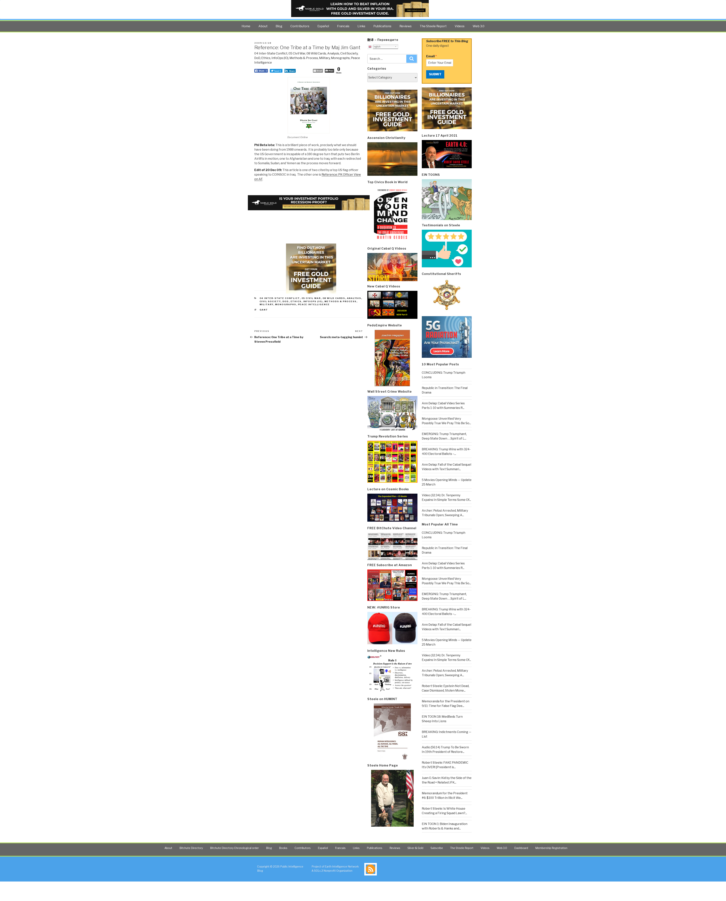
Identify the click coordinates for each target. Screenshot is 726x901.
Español (323, 26)
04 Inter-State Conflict (270, 53)
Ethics (265, 58)
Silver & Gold (415, 848)
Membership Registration (551, 848)
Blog (279, 26)
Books (283, 848)
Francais (343, 26)
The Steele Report (433, 26)
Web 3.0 (478, 26)
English (376, 46)
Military (324, 58)
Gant (264, 309)
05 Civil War (297, 53)
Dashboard (521, 848)
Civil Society (349, 53)
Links (361, 26)
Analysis (333, 53)
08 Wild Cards (316, 53)
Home (246, 26)
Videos (460, 26)
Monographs (340, 58)
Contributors (299, 26)
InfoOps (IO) (279, 58)
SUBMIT (435, 74)
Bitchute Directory (191, 848)
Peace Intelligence (314, 304)
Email (431, 56)
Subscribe (436, 848)
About (263, 26)
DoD (257, 58)
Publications (382, 26)
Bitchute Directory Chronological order (234, 848)
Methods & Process (303, 58)
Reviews (405, 26)
